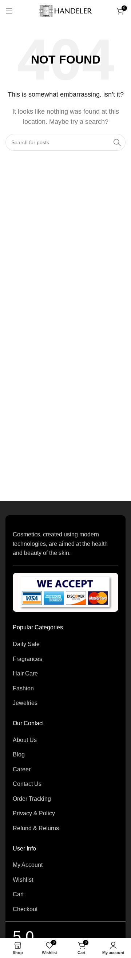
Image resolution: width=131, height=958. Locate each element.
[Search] (117, 142)
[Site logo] (65, 10)
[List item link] (65, 644)
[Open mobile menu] (9, 11)
